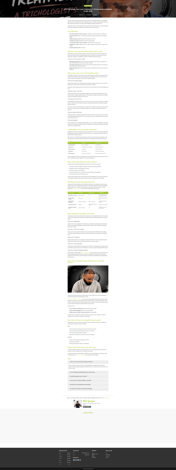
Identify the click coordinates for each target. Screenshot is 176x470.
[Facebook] (84, 407)
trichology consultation (76, 188)
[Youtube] (88, 407)
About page (106, 397)
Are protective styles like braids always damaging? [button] (81, 388)
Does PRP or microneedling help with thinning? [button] (80, 384)
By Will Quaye (68, 436)
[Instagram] (86, 407)
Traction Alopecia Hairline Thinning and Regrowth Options (87, 430)
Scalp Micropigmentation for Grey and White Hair (69, 430)
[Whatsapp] (90, 407)
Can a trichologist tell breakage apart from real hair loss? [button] (82, 372)
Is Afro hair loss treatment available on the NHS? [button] (80, 380)
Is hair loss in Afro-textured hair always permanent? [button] (81, 361)
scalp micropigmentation (85, 252)
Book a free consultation (80, 354)
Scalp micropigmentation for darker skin (75, 299)
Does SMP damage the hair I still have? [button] (78, 376)
